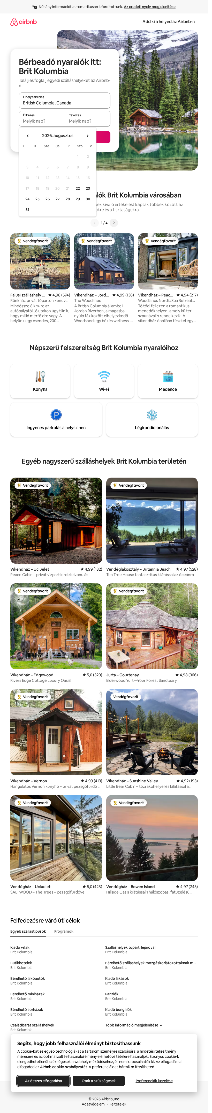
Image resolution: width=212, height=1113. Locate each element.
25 (37, 199)
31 (27, 209)
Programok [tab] (63, 931)
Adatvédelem (93, 1104)
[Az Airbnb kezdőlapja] (23, 21)
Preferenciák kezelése (153, 1081)
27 (58, 199)
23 (88, 188)
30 (88, 199)
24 (27, 199)
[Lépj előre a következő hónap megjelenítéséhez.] (87, 135)
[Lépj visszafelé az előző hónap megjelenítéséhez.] (27, 135)
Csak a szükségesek (99, 1081)
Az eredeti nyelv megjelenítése (150, 6)
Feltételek (118, 1104)
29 (78, 199)
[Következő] (114, 223)
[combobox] (64, 103)
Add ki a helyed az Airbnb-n (168, 21)
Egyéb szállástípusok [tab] (28, 931)
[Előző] (94, 223)
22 (78, 188)
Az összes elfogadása (43, 1081)
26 (48, 199)
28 (68, 199)
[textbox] (41, 121)
